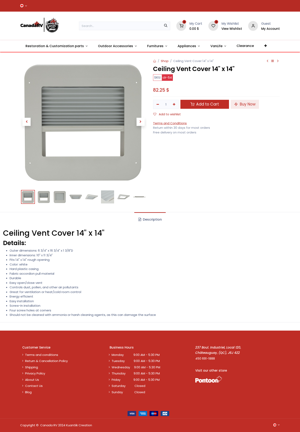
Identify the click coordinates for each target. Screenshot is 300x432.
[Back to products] (272, 61)
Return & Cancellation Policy (46, 361)
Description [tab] (152, 219)
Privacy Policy (35, 373)
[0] (181, 25)
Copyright (27, 425)
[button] (26, 122)
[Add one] (174, 104)
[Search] (165, 26)
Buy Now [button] (247, 104)
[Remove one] (158, 104)
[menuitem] (56, 46)
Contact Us (34, 386)
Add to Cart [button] (207, 104)
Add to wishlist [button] (169, 114)
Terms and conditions (41, 355)
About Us (32, 380)
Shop (165, 61)
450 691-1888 (205, 358)
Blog (28, 392)
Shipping (31, 367)
